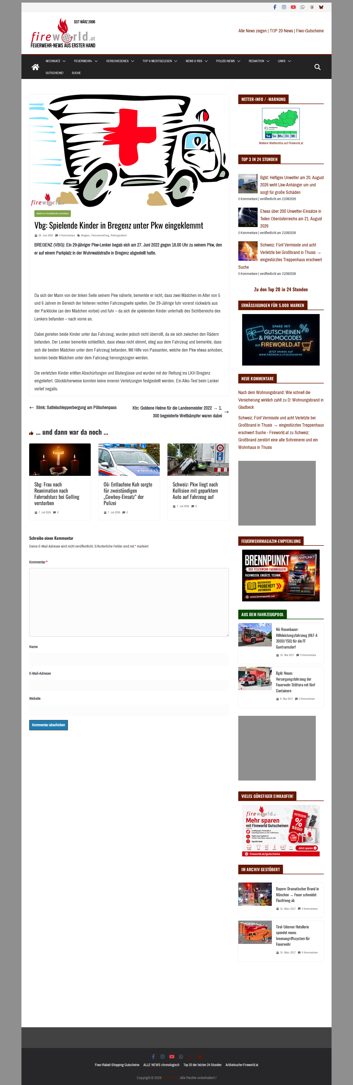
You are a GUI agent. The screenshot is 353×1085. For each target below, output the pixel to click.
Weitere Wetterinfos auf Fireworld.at (281, 143)
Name (33, 646)
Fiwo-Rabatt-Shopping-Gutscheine (117, 1065)
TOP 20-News (282, 31)
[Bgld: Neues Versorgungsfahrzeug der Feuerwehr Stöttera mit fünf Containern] (255, 687)
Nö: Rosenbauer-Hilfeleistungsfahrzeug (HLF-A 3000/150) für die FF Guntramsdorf (296, 638)
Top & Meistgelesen (157, 61)
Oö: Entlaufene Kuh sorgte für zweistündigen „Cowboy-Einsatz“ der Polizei (128, 493)
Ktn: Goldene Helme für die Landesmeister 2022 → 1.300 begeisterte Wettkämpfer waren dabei (177, 412)
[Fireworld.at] (35, 67)
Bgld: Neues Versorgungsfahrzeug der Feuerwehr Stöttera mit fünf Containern (295, 681)
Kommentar (38, 562)
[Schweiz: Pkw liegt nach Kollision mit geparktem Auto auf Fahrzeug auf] (198, 447)
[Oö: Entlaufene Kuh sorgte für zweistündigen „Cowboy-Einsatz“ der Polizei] (129, 447)
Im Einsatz (53, 61)
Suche (76, 73)
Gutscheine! (55, 73)
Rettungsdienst (119, 235)
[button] (63, 61)
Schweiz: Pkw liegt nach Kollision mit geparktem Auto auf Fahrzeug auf (195, 490)
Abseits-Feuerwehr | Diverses (52, 213)
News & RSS (194, 61)
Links (282, 61)
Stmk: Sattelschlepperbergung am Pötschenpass (76, 407)
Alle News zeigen (253, 31)
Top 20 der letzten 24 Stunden (202, 1065)
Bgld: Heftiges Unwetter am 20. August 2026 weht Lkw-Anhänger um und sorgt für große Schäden (292, 184)
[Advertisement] (277, 493)
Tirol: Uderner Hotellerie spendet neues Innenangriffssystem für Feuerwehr (293, 935)
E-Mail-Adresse (40, 673)
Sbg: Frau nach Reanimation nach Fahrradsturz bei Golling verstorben (56, 493)
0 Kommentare (67, 235)
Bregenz (85, 235)
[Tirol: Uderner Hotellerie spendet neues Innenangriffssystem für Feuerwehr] (255, 941)
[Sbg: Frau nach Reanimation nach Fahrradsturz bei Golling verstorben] (60, 447)
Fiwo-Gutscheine (310, 31)
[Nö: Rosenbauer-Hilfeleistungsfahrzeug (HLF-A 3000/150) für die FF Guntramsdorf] (255, 643)
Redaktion (256, 61)
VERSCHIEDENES (117, 61)
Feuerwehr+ (83, 61)
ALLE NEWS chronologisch (161, 1065)
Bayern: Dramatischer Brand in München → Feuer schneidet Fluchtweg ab (297, 894)
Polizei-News (225, 61)
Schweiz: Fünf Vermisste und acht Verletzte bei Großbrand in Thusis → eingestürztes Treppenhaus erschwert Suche (280, 256)
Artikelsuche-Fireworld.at (242, 1065)
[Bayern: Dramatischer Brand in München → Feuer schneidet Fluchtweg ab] (255, 900)
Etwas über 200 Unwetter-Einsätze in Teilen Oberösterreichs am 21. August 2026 (291, 218)
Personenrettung (100, 235)
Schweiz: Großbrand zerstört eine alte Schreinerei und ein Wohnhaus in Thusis (278, 440)
